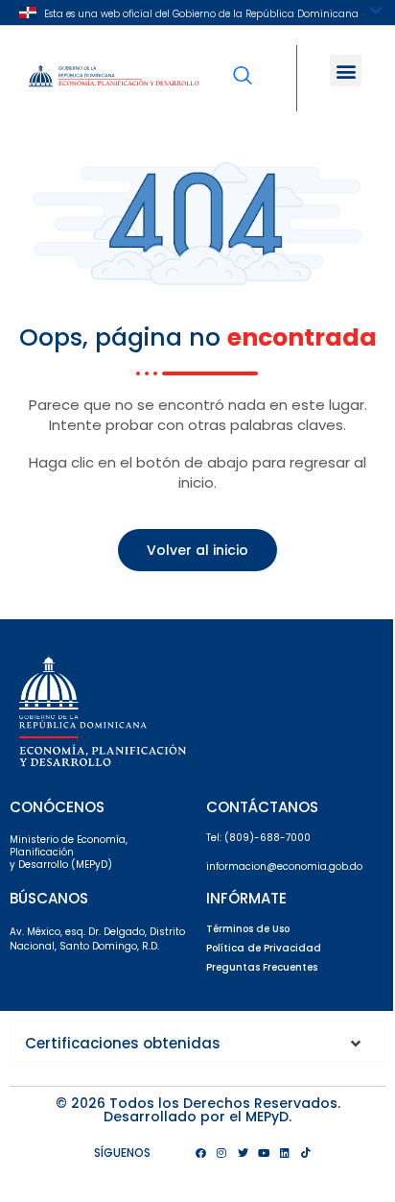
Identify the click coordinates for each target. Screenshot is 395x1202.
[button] (345, 70)
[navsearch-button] (242, 62)
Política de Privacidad (263, 948)
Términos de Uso (248, 929)
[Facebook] (200, 1153)
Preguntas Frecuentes (261, 967)
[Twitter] (242, 1153)
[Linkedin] (284, 1153)
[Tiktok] (305, 1153)
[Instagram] (221, 1153)
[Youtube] (263, 1153)
